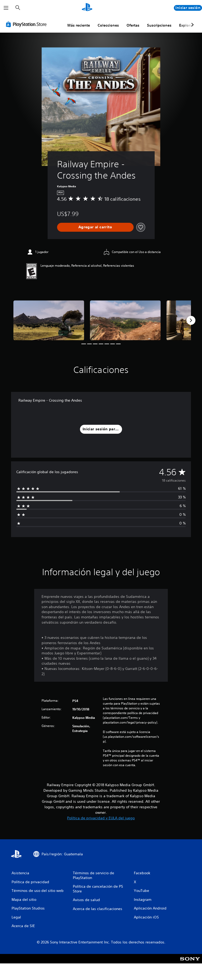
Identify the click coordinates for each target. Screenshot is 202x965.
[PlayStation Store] (27, 24)
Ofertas (133, 25)
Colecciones (108, 25)
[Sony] (190, 962)
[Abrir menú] (6, 8)
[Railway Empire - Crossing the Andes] (48, 320)
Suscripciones (159, 25)
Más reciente (78, 25)
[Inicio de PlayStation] (87, 8)
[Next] (190, 320)
